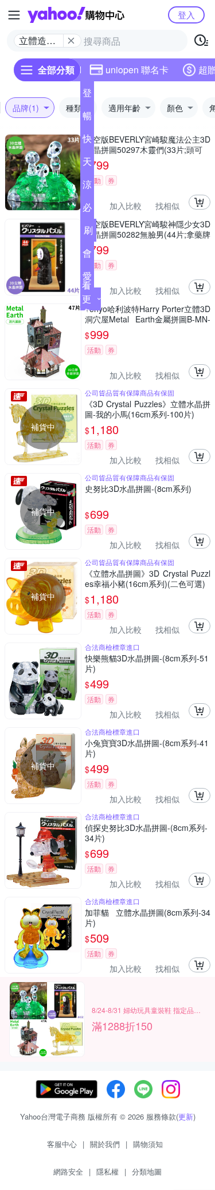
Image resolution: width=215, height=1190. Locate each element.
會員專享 (87, 255)
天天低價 (87, 164)
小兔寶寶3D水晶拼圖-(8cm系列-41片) (147, 748)
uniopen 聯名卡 (137, 69)
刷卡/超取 (88, 232)
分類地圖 (147, 1171)
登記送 (87, 95)
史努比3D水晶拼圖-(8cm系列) (138, 488)
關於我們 (105, 1143)
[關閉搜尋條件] (71, 41)
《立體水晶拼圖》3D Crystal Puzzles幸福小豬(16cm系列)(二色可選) (147, 578)
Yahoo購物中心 (76, 15)
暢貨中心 (87, 118)
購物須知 (148, 1143)
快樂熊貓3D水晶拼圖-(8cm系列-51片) (147, 663)
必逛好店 (87, 209)
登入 (186, 15)
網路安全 (68, 1171)
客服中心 (62, 1143)
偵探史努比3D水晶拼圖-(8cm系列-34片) (146, 832)
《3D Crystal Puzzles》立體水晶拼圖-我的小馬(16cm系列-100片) (147, 409)
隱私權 (107, 1171)
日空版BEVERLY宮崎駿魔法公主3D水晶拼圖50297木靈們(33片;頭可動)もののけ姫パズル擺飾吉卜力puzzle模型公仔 (147, 144)
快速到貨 (87, 141)
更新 (185, 1116)
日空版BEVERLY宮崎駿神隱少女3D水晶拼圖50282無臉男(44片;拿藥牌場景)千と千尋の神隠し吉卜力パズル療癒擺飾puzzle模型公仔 (147, 229)
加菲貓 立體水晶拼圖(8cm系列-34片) (147, 917)
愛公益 (87, 278)
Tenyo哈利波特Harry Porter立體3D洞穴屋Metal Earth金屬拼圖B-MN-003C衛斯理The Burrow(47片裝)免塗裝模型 (147, 314)
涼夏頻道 (87, 187)
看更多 (86, 298)
